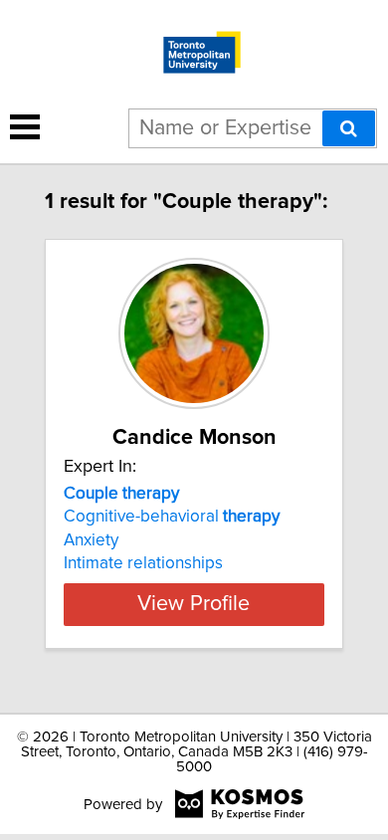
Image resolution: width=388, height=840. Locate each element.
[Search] (348, 128)
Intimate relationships (143, 563)
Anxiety (91, 540)
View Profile (193, 604)
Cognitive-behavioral (172, 516)
